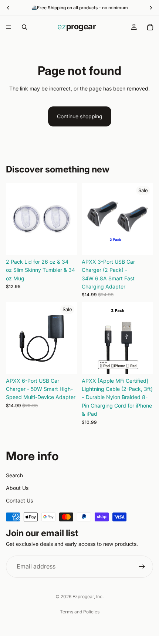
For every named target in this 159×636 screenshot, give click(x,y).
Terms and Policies (79, 611)
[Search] (24, 27)
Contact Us (19, 500)
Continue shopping (79, 116)
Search (14, 475)
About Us (17, 488)
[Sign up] (142, 566)
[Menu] (8, 27)
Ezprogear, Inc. (88, 596)
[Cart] (150, 27)
